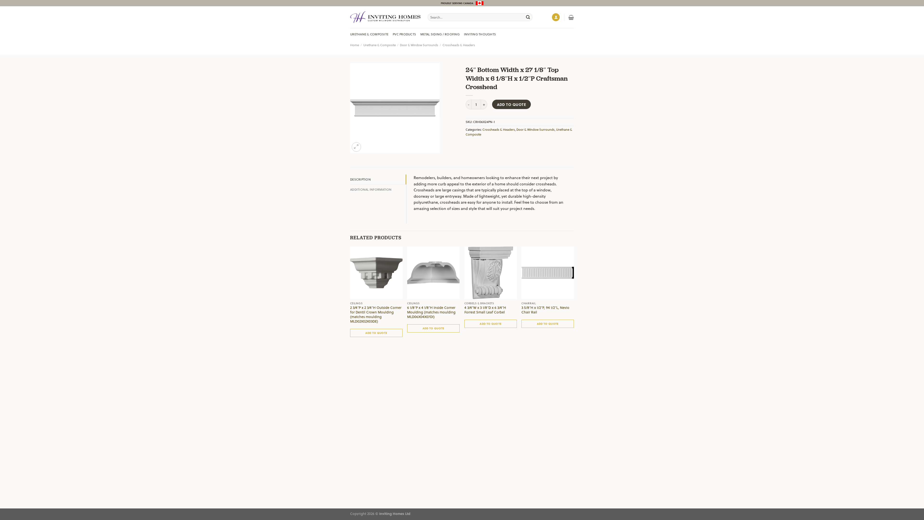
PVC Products (404, 34)
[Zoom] (356, 147)
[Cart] (571, 17)
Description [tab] (360, 179)
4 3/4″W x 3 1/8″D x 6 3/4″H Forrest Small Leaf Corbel (485, 310)
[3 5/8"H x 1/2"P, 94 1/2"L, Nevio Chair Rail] (547, 273)
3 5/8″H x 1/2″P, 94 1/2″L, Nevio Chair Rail (545, 310)
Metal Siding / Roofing (440, 34)
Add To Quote (511, 104)
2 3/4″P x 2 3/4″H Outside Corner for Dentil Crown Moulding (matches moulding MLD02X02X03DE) (375, 315)
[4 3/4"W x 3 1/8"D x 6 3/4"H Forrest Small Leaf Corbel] (490, 273)
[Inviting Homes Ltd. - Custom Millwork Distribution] (385, 17)
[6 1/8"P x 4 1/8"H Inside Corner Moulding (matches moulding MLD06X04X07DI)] (433, 273)
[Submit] (528, 17)
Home (354, 45)
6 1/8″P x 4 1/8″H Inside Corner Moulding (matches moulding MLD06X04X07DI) (431, 312)
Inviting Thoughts (480, 34)
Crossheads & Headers (459, 45)
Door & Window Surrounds (419, 45)
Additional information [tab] (371, 189)
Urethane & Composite (369, 34)
